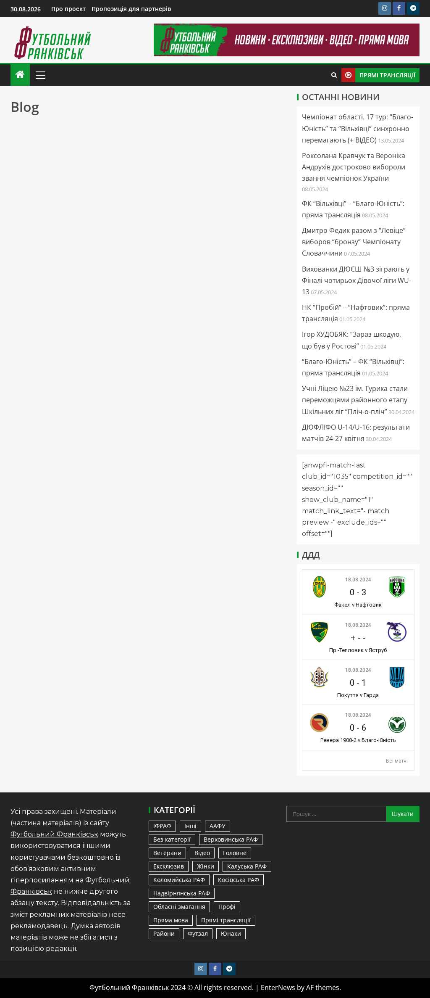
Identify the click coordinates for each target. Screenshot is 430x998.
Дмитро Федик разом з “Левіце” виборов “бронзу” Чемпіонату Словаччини (354, 242)
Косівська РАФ (238, 880)
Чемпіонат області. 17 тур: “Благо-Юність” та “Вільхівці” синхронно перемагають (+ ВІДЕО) (357, 128)
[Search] (334, 75)
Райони (164, 933)
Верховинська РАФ (231, 839)
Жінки (205, 866)
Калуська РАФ (247, 866)
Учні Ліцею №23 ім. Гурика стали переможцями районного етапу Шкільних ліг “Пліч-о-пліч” (355, 400)
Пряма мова (170, 920)
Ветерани (167, 853)
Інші (190, 826)
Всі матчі (397, 761)
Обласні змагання (179, 907)
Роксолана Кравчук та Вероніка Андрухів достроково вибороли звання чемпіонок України (353, 167)
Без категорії (172, 839)
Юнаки (231, 933)
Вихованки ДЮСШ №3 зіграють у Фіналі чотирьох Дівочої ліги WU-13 (356, 280)
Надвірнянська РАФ (181, 893)
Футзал (198, 933)
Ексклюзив (168, 866)
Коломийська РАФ (179, 880)
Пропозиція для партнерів (131, 9)
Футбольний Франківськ (54, 834)
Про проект (68, 9)
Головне (234, 853)
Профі (227, 907)
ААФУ (217, 826)
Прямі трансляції (226, 920)
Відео (202, 853)
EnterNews (278, 987)
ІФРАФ (162, 826)
